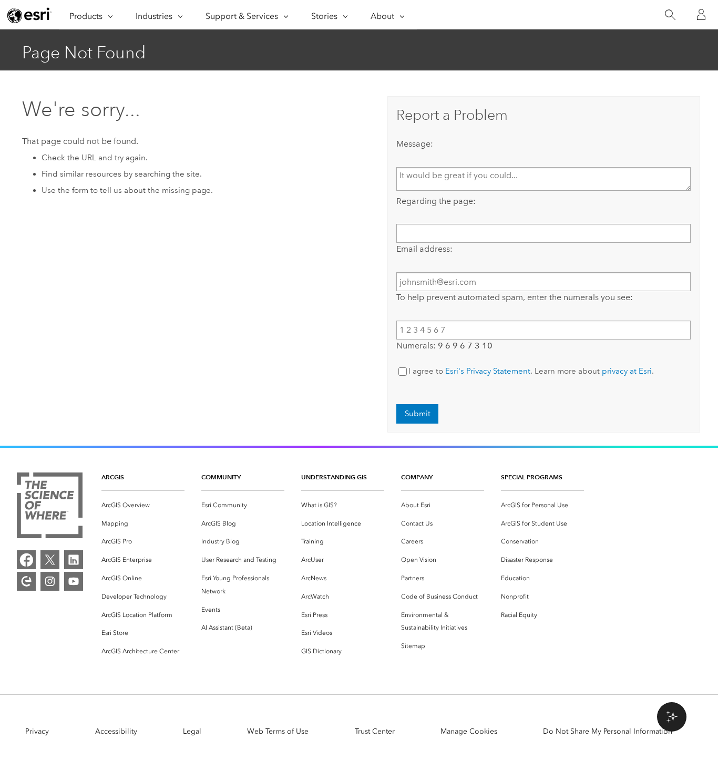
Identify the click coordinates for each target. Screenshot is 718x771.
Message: (414, 144)
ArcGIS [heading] (112, 477)
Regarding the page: (436, 201)
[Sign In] (701, 14)
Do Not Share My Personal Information (607, 731)
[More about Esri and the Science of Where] (50, 507)
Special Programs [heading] (531, 477)
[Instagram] (49, 581)
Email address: (424, 249)
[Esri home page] (29, 15)
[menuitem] (142, 505)
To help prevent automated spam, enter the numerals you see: (514, 297)
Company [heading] (417, 477)
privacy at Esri (627, 371)
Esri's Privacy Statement (487, 371)
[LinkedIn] (73, 559)
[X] (49, 559)
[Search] (669, 15)
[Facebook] (26, 559)
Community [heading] (221, 477)
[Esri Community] (26, 581)
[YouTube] (73, 581)
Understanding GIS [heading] (334, 477)
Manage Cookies (468, 731)
